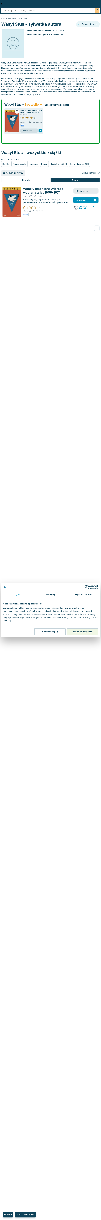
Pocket (44, 164)
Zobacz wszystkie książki (57, 104)
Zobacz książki (89, 24)
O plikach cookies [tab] (83, 594)
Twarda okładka (19, 164)
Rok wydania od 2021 (79, 164)
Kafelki (27, 180)
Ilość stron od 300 (59, 164)
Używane (34, 164)
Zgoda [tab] (18, 594)
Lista (76, 180)
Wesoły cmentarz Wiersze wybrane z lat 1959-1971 (31, 111)
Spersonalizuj (48, 632)
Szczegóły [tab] (50, 594)
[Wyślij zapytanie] (97, 10)
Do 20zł (5, 164)
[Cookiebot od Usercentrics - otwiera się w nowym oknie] (86, 587)
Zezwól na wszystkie (82, 632)
